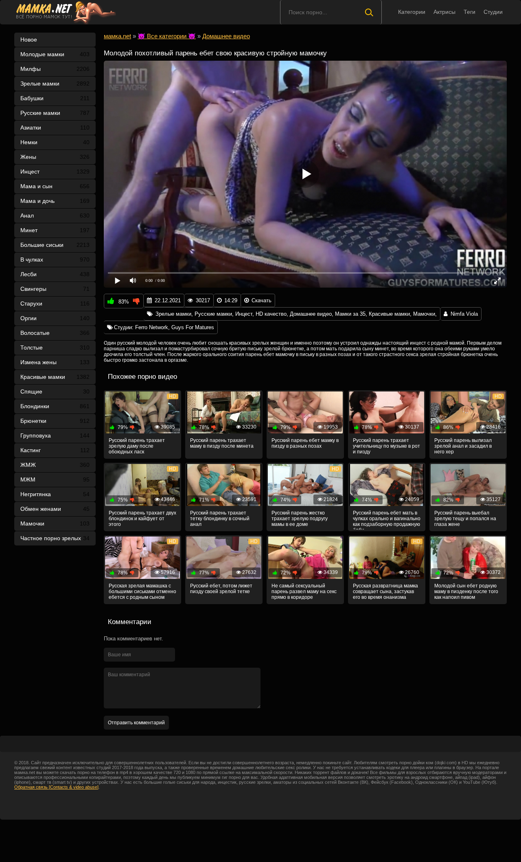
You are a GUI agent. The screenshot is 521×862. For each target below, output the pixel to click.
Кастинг (55, 450)
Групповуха (55, 435)
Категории (411, 12)
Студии (493, 12)
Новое (28, 39)
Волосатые (55, 333)
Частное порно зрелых (55, 538)
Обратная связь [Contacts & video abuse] (56, 787)
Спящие (55, 391)
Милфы (55, 69)
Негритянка (55, 494)
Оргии (55, 318)
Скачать (261, 300)
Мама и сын (55, 186)
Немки (55, 142)
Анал (55, 215)
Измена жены (55, 362)
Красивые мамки (55, 377)
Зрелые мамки (55, 83)
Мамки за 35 (350, 314)
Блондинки (55, 406)
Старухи (55, 303)
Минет (55, 230)
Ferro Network (151, 327)
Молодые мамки (55, 54)
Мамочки (55, 523)
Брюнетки (55, 421)
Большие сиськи (55, 245)
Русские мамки (55, 113)
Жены (55, 157)
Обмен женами (55, 509)
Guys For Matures (192, 327)
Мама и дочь (55, 201)
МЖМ (55, 479)
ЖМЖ (55, 465)
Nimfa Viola (464, 314)
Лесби (55, 274)
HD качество (271, 314)
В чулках (55, 259)
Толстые (55, 347)
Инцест (243, 314)
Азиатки (55, 127)
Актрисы (444, 12)
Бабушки (55, 98)
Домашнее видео (311, 314)
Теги (469, 12)
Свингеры (55, 289)
